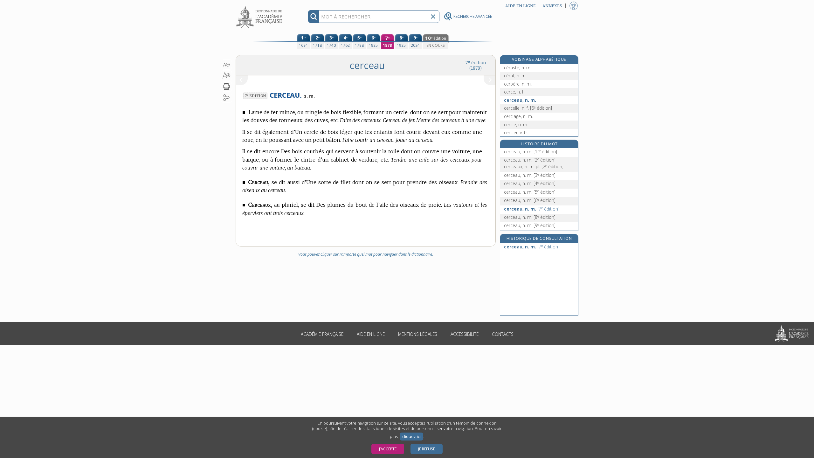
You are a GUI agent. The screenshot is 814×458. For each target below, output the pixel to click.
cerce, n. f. (514, 92)
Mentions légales (417, 334)
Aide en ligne (371, 334)
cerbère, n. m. (518, 84)
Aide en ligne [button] (520, 5)
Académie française (322, 334)
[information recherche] (313, 16)
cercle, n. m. (516, 124)
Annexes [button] (552, 5)
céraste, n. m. (517, 68)
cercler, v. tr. (516, 132)
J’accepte (388, 449)
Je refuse (426, 449)
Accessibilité (465, 334)
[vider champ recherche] (433, 16)
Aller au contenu (260, 5)
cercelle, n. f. (528, 108)
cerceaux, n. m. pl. (533, 166)
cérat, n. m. (515, 76)
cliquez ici (411, 436)
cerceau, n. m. (520, 100)
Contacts (503, 334)
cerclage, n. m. (518, 116)
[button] (226, 64)
